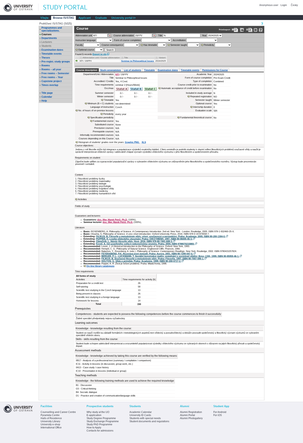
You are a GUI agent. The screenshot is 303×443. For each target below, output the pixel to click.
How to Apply (94, 427)
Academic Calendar (140, 412)
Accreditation (179, 40)
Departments (49, 38)
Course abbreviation (124, 35)
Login (284, 5)
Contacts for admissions (100, 430)
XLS (144, 142)
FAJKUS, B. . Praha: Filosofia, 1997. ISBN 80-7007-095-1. (152, 258)
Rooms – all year (51, 69)
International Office (51, 427)
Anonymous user (269, 5)
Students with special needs (145, 418)
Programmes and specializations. (51, 29)
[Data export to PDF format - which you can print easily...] (235, 30)
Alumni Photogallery (191, 418)
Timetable (149, 70)
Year (204, 35)
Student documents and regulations (149, 421)
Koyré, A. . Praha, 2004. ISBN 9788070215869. (145, 244)
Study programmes (110, 70)
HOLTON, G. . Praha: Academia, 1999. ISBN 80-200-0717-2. (141, 261)
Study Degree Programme (101, 418)
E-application (94, 415)
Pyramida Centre (50, 415)
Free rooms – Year (52, 77)
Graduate (101, 17)
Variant (162, 57)
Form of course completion (127, 40)
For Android (219, 412)
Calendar (46, 96)
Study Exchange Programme (103, 421)
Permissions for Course (215, 70)
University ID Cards (140, 415)
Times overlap (49, 85)
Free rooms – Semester (55, 73)
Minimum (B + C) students (101, 103)
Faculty (79, 45)
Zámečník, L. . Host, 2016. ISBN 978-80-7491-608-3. (134, 241)
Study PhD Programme (99, 424)
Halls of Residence (51, 418)
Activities (82, 199)
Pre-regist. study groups (55, 61)
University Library (50, 421)
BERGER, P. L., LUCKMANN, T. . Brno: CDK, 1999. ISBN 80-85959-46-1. (170, 256)
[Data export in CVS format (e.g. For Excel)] (249, 30)
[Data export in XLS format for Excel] (242, 30)
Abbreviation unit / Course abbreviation (101, 57)
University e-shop (50, 424)
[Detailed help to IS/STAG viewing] (260, 30)
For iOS (217, 415)
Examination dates (52, 49)
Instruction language (85, 40)
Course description (86, 70)
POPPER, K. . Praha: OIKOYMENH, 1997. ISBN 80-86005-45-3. (144, 239)
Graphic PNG (132, 142)
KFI (117, 74)
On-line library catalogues (100, 266)
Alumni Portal (187, 415)
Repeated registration (201, 96)
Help (44, 100)
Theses (45, 57)
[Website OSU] (21, 8)
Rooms (45, 65)
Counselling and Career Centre (58, 412)
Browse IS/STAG (63, 17)
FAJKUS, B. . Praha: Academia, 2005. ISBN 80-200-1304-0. (160, 236)
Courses (46, 34)
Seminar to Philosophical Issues (137, 61)
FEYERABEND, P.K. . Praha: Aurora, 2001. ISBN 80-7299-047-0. (147, 253)
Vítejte (44, 17)
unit (83, 35)
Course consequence (112, 45)
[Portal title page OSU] (69, 8)
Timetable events (51, 53)
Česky (294, 5)
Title (160, 35)
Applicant (85, 17)
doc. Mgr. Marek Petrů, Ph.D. (112, 219)
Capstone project (51, 81)
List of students (132, 70)
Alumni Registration (191, 412)
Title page (47, 92)
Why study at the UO (98, 412)
